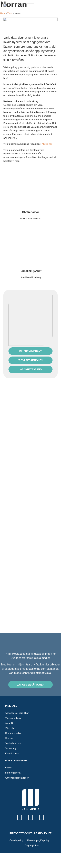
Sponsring (10, 748)
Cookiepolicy (16, 840)
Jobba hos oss (13, 743)
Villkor (8, 767)
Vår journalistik (13, 718)
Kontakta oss (12, 753)
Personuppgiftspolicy (38, 840)
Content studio (13, 733)
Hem (2, 13)
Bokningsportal (13, 772)
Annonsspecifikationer (17, 777)
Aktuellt (9, 723)
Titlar (9, 13)
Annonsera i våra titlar (17, 713)
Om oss (9, 738)
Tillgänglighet (32, 845)
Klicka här (47, 143)
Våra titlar (10, 728)
